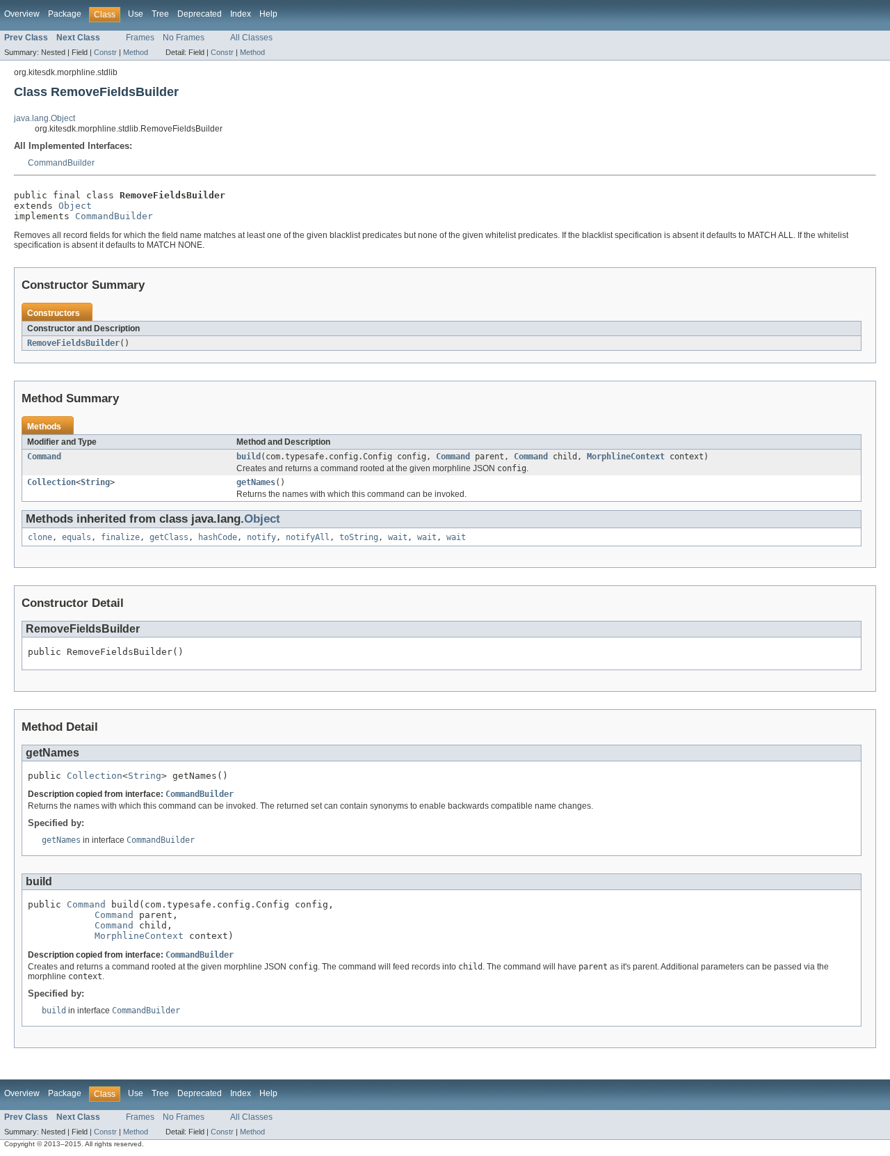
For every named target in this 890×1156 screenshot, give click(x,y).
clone (40, 537)
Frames (140, 37)
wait (397, 537)
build (248, 456)
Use (135, 14)
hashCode (217, 537)
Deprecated (199, 14)
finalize (120, 537)
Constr (105, 52)
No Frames (183, 37)
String (95, 482)
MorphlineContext (626, 456)
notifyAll (308, 537)
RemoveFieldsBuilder (73, 343)
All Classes (251, 37)
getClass (168, 537)
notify (261, 537)
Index (240, 14)
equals (76, 537)
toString (358, 537)
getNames (255, 482)
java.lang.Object (44, 118)
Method (135, 52)
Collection (51, 482)
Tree (160, 14)
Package (64, 14)
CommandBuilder (61, 163)
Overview (22, 14)
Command (44, 456)
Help (268, 14)
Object (75, 205)
